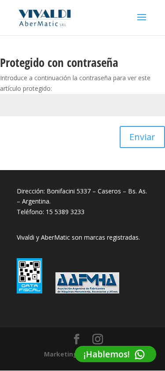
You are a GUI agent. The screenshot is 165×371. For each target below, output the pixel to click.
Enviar (142, 137)
